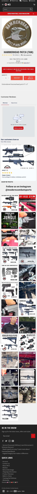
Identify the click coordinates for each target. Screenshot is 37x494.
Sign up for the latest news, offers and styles (16, 432)
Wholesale (6, 480)
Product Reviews (8, 474)
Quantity (4, 75)
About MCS (6, 466)
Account (5, 461)
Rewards (32, 1)
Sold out (17, 78)
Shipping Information (9, 472)
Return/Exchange (8, 470)
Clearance (6, 1)
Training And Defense (9, 478)
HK (13, 482)
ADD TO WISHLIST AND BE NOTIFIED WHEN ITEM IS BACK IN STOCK (18, 70)
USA (9, 482)
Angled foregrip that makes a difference (15, 453)
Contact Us (6, 464)
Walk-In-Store (7, 476)
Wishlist (5, 468)
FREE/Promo (15, 1)
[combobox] (18, 9)
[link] (9, 203)
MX (17, 482)
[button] (18, 63)
